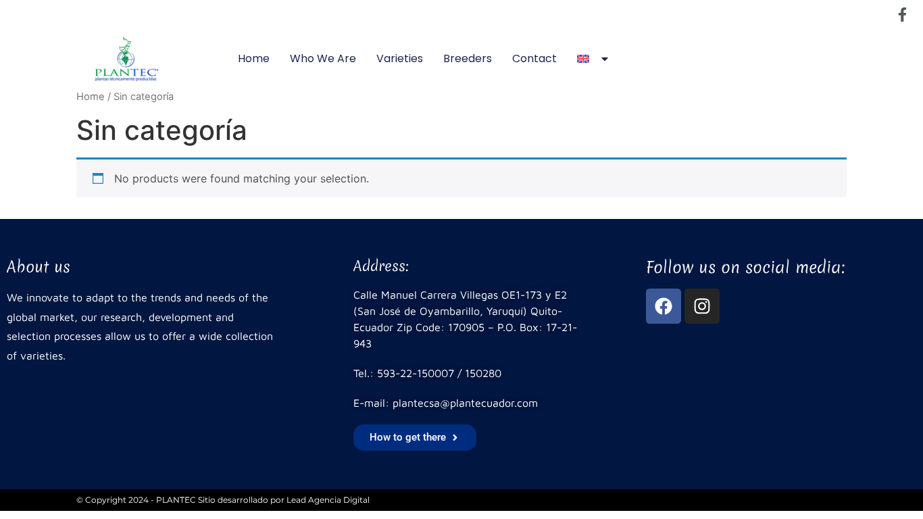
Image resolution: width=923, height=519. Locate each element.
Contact (534, 58)
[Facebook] (663, 306)
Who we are (323, 58)
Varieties (399, 58)
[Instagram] (702, 306)
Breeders (467, 58)
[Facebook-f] (902, 14)
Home (254, 58)
